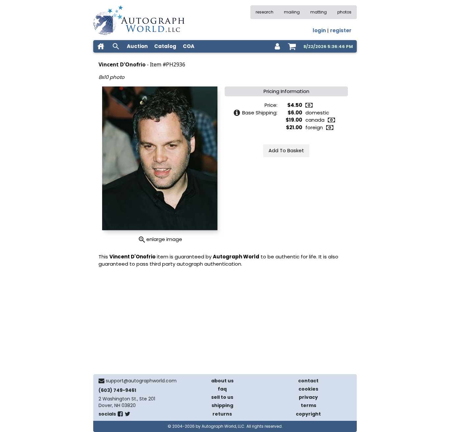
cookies (308, 389)
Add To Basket (286, 150)
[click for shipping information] (236, 112)
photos (344, 12)
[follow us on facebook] (120, 415)
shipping (222, 405)
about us (222, 380)
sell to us (222, 397)
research (264, 12)
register (341, 30)
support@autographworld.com (141, 380)
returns (222, 414)
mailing (292, 12)
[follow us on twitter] (127, 415)
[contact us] (101, 381)
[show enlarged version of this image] (142, 239)
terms (308, 405)
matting (318, 12)
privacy (308, 397)
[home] (101, 46)
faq (222, 389)
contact (308, 380)
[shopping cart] (292, 46)
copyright (308, 414)
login (319, 30)
